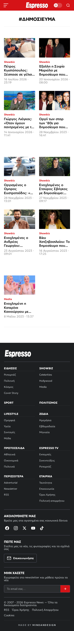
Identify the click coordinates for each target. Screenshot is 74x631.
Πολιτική (9, 380)
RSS (6, 494)
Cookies (9, 615)
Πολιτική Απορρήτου (45, 609)
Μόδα (7, 438)
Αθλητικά (9, 454)
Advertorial (10, 482)
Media (43, 387)
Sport (8, 402)
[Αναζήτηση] (68, 5)
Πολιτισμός (48, 402)
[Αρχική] (18, 353)
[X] (24, 528)
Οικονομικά (11, 460)
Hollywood (45, 380)
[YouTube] (33, 528)
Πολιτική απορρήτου (51, 500)
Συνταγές (9, 432)
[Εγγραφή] (65, 588)
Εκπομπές (45, 454)
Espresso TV (48, 448)
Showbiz (46, 368)
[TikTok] (42, 528)
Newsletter (10, 488)
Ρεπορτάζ (10, 374)
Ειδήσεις (10, 368)
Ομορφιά (9, 420)
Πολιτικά (9, 466)
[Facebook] (7, 528)
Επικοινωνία (46, 488)
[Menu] (5, 5)
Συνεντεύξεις (47, 460)
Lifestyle (11, 414)
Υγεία (7, 426)
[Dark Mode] (57, 5)
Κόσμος (8, 387)
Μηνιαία (44, 432)
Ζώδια (43, 414)
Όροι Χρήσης (47, 494)
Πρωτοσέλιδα (14, 448)
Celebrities (45, 374)
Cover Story (11, 393)
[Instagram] (16, 528)
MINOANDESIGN (44, 625)
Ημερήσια (45, 420)
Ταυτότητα (45, 482)
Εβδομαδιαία (47, 426)
